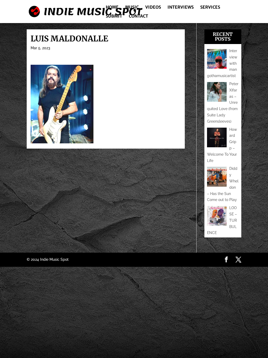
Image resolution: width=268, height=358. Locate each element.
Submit (114, 16)
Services (210, 7)
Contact (138, 16)
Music (132, 7)
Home (112, 7)
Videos (153, 7)
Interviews (181, 7)
